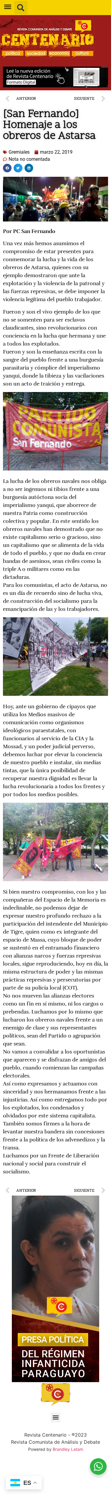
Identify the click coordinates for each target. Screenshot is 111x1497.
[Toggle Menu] (7, 7)
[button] (21, 7)
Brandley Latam (68, 1449)
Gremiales (19, 152)
